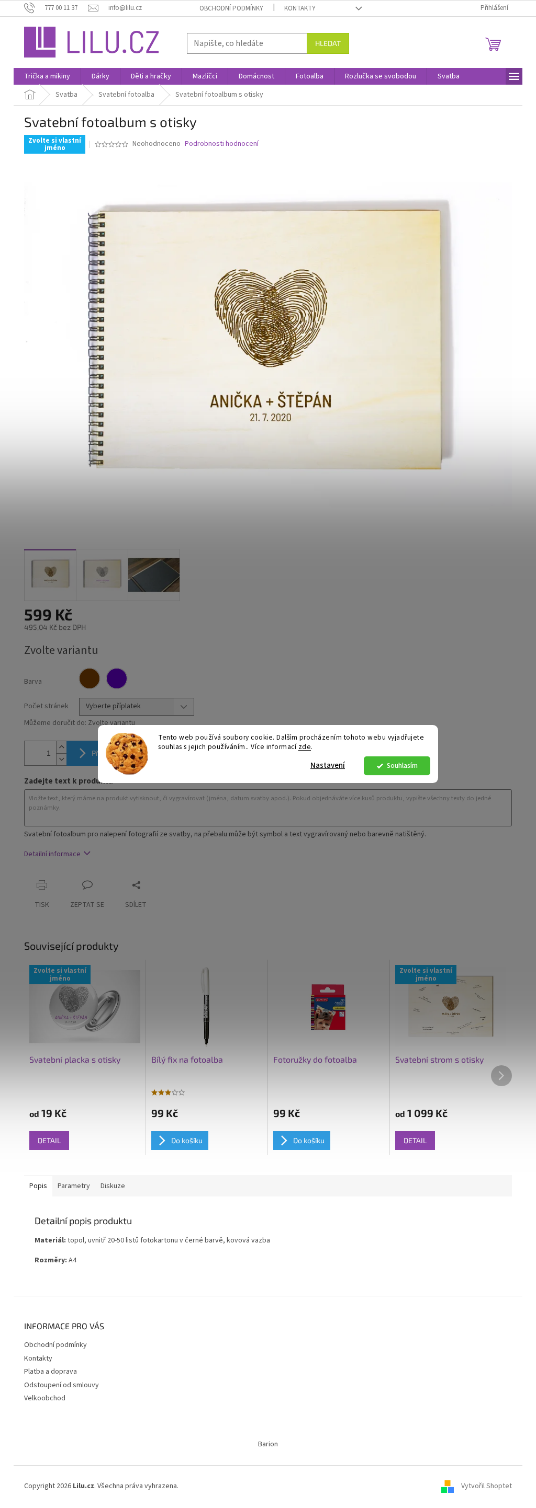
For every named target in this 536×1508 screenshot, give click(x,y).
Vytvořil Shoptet (486, 1486)
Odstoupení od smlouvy (61, 1385)
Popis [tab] (38, 1186)
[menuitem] (47, 76)
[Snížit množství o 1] (61, 759)
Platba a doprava (50, 1371)
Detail (49, 1140)
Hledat (328, 43)
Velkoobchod (44, 1398)
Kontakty (300, 8)
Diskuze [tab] (112, 1186)
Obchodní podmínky (231, 8)
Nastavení (327, 765)
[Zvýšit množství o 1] (61, 747)
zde (304, 747)
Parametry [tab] (74, 1186)
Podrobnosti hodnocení (222, 144)
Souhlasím (402, 765)
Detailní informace (52, 854)
